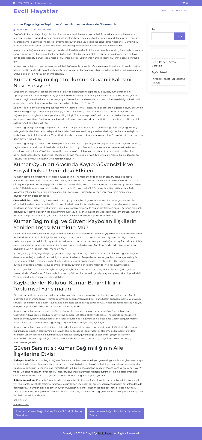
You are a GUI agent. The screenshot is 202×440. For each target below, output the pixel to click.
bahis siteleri (20, 400)
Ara (153, 29)
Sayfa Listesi (159, 72)
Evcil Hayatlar (35, 11)
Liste (154, 55)
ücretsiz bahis (21, 404)
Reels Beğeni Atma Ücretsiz (164, 64)
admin (20, 29)
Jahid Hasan (105, 433)
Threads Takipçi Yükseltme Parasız (168, 80)
